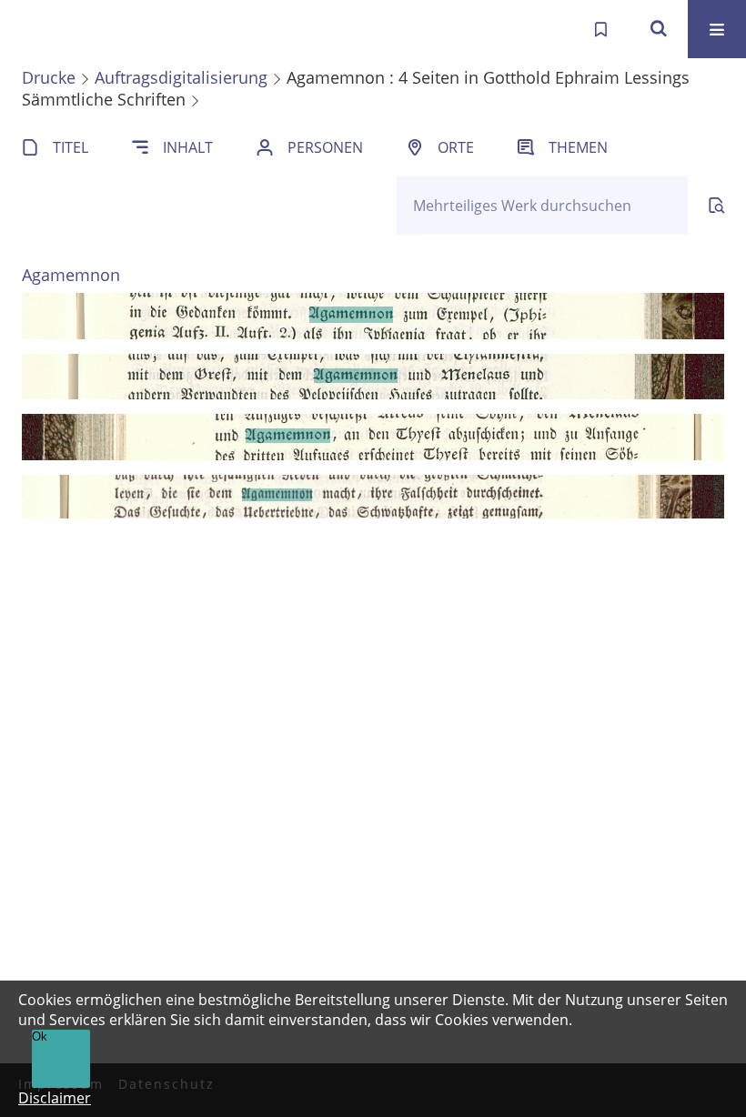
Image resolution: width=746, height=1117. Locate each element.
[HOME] (33, 29)
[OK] (659, 29)
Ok (39, 1036)
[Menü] (717, 29)
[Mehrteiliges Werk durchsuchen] (717, 205)
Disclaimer (54, 1098)
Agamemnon (71, 275)
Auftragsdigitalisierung (181, 77)
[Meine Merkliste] (600, 29)
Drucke (49, 77)
